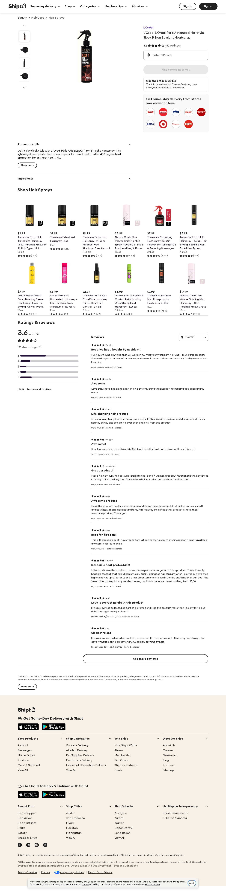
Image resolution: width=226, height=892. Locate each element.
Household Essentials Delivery (86, 765)
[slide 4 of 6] (24, 76)
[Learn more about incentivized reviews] (106, 616)
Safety (22, 833)
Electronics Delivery (79, 760)
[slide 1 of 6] (24, 36)
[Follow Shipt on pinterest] (37, 845)
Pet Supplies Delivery (80, 755)
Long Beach (122, 833)
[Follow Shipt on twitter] (45, 845)
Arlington (120, 813)
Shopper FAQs (27, 837)
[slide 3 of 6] (24, 63)
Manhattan (74, 833)
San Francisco (75, 818)
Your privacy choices (72, 872)
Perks (21, 828)
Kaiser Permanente (175, 813)
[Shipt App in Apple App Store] (28, 727)
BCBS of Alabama (175, 818)
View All (23, 770)
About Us (169, 745)
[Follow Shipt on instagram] (28, 845)
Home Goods (26, 755)
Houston (72, 828)
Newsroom (170, 755)
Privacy (45, 872)
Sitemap (168, 770)
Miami (70, 823)
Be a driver (25, 818)
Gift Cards (121, 760)
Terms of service (27, 872)
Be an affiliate (27, 823)
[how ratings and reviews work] (40, 347)
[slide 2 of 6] (24, 49)
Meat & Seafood (29, 765)
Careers (168, 750)
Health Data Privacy (100, 872)
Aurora (118, 818)
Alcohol (23, 745)
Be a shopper (27, 813)
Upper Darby (123, 828)
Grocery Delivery (77, 745)
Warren (119, 823)
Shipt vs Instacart (126, 765)
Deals (118, 770)
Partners (168, 765)
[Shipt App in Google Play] (54, 727)
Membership (122, 755)
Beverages (25, 750)
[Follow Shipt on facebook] (20, 845)
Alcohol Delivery (77, 750)
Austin (70, 813)
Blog (166, 760)
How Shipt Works (126, 745)
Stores (118, 750)
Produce (23, 760)
